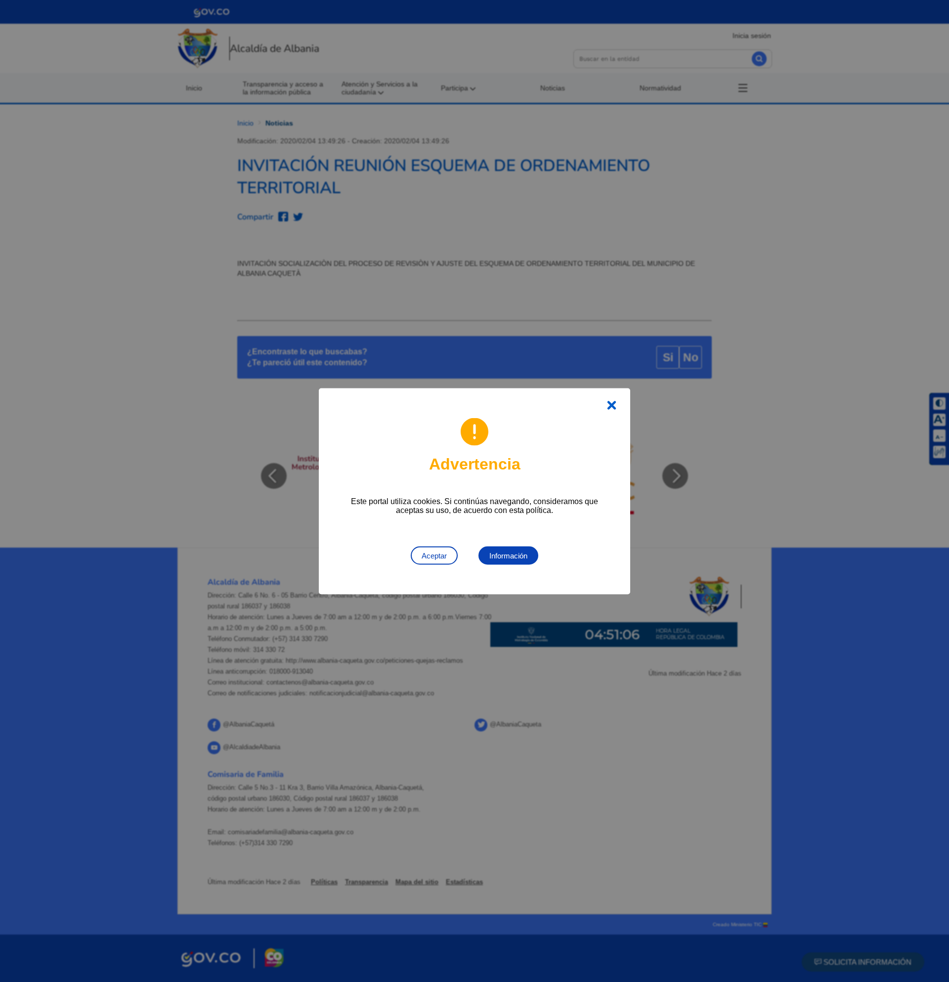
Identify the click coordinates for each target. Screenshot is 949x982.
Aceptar (434, 555)
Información (508, 555)
